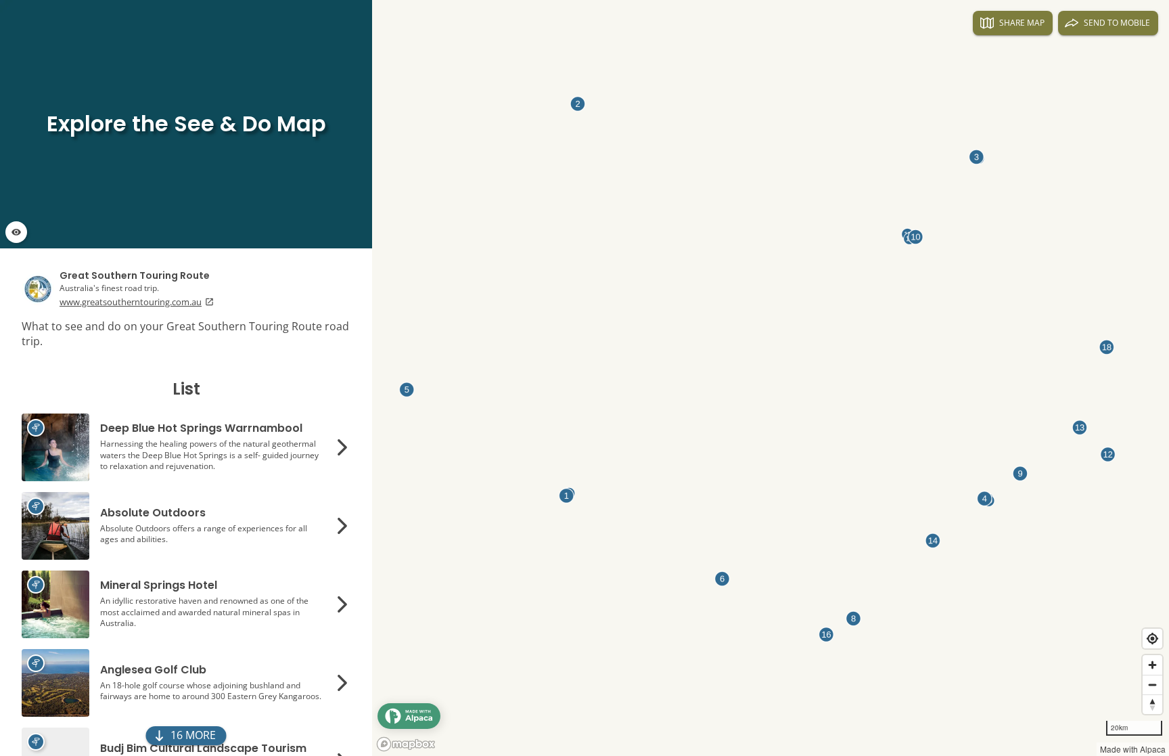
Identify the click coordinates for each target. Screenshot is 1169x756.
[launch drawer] (408, 716)
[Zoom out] (1152, 684)
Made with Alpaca (1133, 749)
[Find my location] (1152, 638)
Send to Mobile (1117, 22)
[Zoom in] (1152, 665)
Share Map (1022, 22)
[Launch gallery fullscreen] (16, 232)
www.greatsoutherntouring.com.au (131, 302)
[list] (186, 378)
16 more (193, 735)
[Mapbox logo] (406, 744)
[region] (584, 378)
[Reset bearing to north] (1152, 704)
